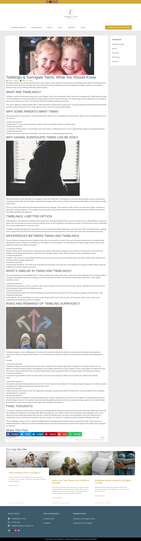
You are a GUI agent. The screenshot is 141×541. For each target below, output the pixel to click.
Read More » (14, 486)
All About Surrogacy (118, 44)
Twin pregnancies (63, 207)
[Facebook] (56, 1)
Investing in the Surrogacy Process (84, 519)
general (114, 48)
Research (115, 61)
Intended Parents (18, 27)
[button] (13, 434)
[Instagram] (50, 1)
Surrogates (37, 27)
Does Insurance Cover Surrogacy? (24, 473)
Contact (71, 27)
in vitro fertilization (68, 242)
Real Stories (116, 57)
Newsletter (115, 53)
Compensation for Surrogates (82, 523)
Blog (60, 27)
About (49, 27)
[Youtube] (53, 1)
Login (83, 27)
